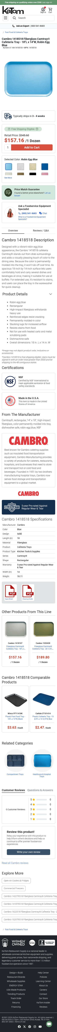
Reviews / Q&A (41, 230)
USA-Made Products (16, 990)
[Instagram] (34, 1027)
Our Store (43, 998)
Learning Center (43, 981)
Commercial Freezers (14, 888)
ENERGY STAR (16, 985)
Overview (13, 230)
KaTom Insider (43, 1002)
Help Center (43, 972)
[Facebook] (19, 1027)
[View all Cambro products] (28, 493)
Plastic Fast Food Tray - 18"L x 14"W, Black (15, 717)
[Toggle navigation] (5, 18)
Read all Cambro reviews (15, 863)
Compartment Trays (15, 774)
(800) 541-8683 (29, 213)
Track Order (16, 998)
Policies (43, 977)
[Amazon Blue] (45, 166)
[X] (24, 1027)
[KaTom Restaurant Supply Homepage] (13, 10)
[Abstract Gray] (20, 166)
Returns (16, 1002)
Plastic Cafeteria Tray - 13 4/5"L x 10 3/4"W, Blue (43, 717)
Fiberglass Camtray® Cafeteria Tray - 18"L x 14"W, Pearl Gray (15, 648)
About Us (43, 985)
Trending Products (16, 994)
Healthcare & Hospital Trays (42, 775)
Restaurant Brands (16, 977)
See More (8, 178)
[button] (43, 10)
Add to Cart (32, 147)
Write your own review (28, 852)
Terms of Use (20, 1022)
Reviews (43, 1007)
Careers (43, 990)
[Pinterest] (29, 1027)
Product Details (15, 294)
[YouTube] (40, 1027)
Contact (43, 994)
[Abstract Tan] (33, 166)
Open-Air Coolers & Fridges (16, 880)
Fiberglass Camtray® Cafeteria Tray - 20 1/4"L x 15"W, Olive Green (43, 648)
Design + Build (16, 972)
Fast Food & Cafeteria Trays (16, 32)
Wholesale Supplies (16, 981)
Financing (16, 1007)
